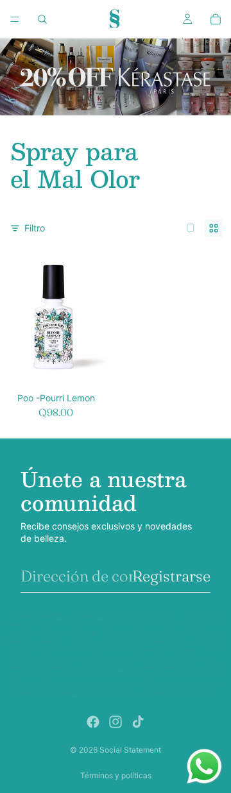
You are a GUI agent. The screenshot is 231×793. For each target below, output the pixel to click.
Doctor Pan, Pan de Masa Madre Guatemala (131, 649)
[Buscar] (42, 19)
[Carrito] (215, 19)
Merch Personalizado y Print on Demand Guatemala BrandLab (101, 667)
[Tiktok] (138, 722)
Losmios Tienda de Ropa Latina (174, 624)
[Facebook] (93, 722)
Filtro (34, 227)
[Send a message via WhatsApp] (204, 766)
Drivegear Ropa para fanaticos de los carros (152, 692)
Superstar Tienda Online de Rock (124, 615)
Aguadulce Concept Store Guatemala (128, 641)
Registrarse (171, 576)
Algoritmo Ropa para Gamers (53, 632)
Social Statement (130, 750)
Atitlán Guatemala (40, 615)
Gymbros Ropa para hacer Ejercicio (157, 632)
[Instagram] (115, 722)
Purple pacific (141, 675)
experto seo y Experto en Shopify (164, 658)
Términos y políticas (115, 775)
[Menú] (15, 19)
